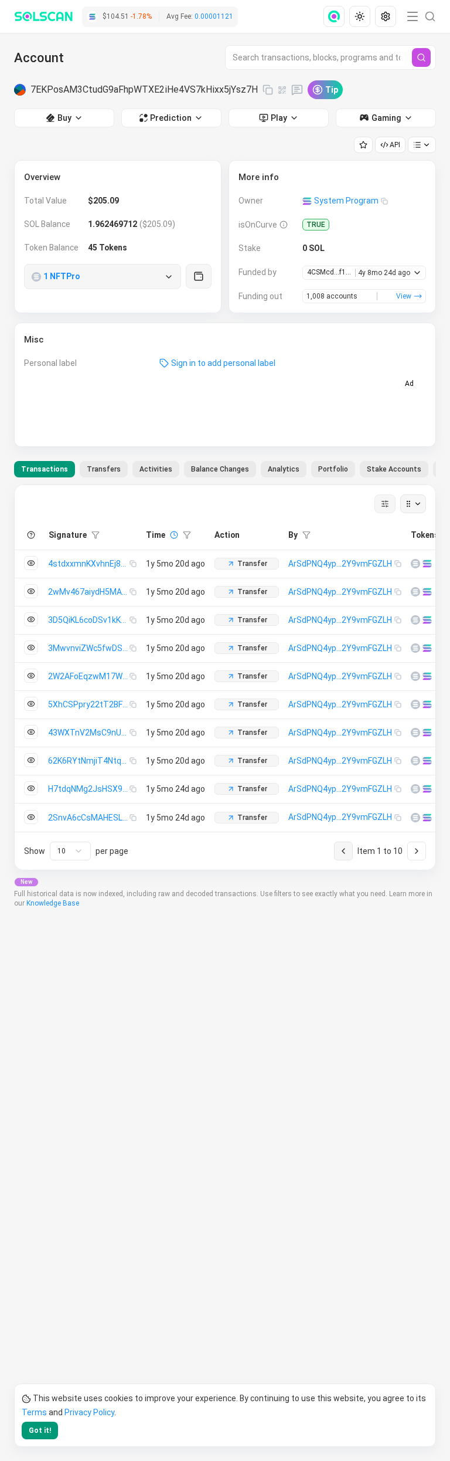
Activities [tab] (155, 469)
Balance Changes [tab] (220, 469)
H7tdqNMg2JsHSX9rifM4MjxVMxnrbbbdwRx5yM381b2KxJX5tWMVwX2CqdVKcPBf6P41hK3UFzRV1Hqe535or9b (88, 789)
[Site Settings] (385, 16)
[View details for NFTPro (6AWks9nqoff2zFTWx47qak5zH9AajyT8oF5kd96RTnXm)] (415, 732)
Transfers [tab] (104, 469)
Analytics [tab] (283, 469)
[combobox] (70, 851)
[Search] (421, 57)
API (395, 145)
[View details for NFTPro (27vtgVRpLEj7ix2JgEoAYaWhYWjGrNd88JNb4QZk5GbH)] (415, 563)
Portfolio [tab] (333, 469)
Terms (34, 1412)
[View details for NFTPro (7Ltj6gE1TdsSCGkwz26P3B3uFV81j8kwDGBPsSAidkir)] (415, 591)
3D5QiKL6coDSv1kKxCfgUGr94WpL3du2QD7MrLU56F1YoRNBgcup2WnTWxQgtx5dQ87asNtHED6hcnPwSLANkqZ (88, 620)
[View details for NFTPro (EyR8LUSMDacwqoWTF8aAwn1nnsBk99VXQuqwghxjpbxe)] (415, 648)
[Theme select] (359, 16)
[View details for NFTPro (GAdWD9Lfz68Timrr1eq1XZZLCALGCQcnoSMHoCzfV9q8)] (415, 620)
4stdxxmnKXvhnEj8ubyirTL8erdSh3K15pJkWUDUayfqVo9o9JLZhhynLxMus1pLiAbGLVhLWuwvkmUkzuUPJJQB (88, 563)
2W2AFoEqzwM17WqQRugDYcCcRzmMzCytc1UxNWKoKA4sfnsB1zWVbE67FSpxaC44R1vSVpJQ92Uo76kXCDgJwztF (88, 676)
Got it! (40, 1430)
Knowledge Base (52, 903)
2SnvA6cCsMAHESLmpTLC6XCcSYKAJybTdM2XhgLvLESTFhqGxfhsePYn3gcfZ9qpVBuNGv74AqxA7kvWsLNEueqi (88, 817)
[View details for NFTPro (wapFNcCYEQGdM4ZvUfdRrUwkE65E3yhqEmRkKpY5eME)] (415, 817)
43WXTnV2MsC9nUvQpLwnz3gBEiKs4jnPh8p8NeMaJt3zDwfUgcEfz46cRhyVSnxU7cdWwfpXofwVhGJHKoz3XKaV (88, 732)
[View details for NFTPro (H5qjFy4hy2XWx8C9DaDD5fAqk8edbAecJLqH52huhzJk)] (415, 676)
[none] (336, 16)
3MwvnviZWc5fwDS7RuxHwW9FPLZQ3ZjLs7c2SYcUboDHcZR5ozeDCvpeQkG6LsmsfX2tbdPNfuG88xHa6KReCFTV (88, 648)
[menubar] (361, 16)
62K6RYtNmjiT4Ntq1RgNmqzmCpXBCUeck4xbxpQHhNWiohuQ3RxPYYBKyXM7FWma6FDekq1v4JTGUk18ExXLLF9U (88, 760)
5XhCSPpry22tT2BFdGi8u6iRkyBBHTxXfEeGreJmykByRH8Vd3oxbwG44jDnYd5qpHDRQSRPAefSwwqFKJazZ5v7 (88, 704)
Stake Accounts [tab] (394, 469)
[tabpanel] (225, 677)
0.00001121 (214, 16)
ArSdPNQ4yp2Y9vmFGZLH (340, 563)
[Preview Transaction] (31, 563)
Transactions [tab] (44, 469)
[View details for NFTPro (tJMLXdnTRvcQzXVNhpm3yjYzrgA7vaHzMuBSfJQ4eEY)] (415, 704)
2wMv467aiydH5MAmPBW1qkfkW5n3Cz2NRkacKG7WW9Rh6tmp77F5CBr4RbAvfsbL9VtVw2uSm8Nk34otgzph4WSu (88, 591)
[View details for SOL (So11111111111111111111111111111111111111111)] (427, 563)
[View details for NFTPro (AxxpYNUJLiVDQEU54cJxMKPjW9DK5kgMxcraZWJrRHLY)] (415, 760)
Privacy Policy (89, 1412)
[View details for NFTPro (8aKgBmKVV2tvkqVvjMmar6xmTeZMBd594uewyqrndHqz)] (415, 789)
